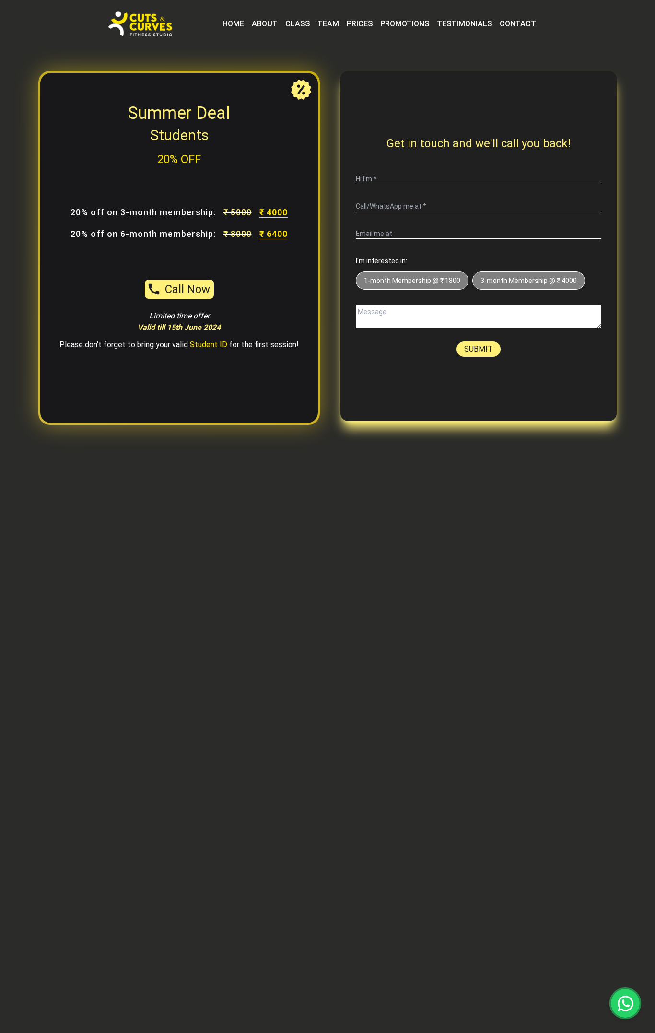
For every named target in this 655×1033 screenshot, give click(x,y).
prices (360, 23)
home (233, 23)
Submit (478, 348)
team (328, 23)
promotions (404, 23)
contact (518, 23)
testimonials (464, 23)
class (297, 23)
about (265, 23)
